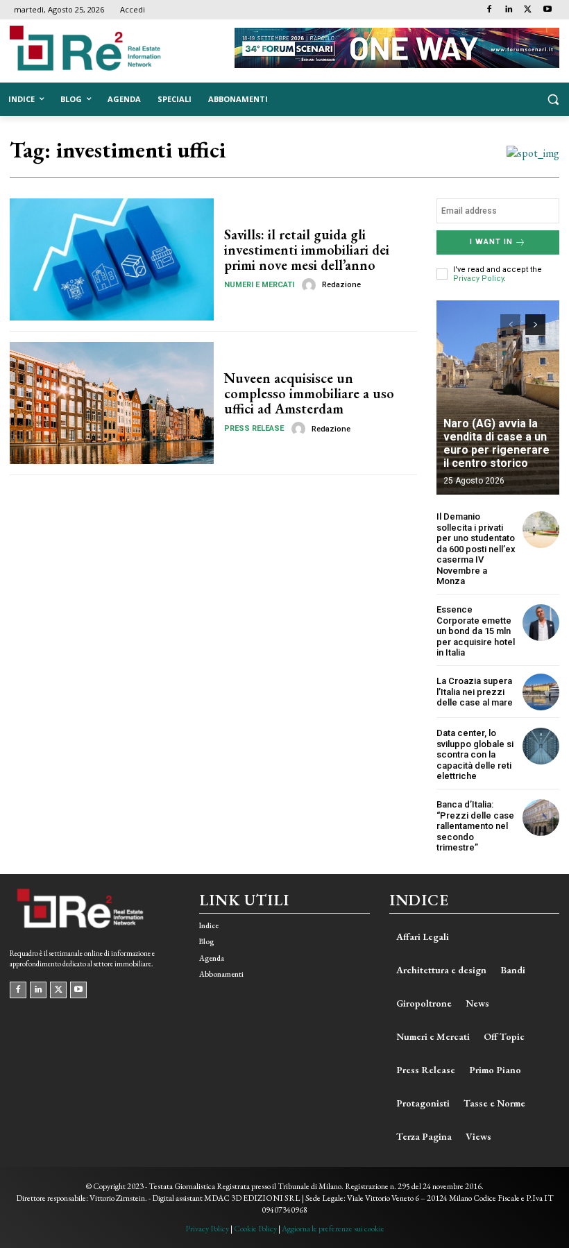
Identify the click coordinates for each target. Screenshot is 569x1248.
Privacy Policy (478, 278)
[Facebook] (490, 10)
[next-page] (535, 324)
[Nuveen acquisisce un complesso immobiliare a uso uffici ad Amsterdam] (112, 403)
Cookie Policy (255, 1228)
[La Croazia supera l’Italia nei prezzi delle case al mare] (541, 692)
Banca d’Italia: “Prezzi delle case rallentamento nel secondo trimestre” (475, 826)
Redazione (341, 284)
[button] (552, 99)
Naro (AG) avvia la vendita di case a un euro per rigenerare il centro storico (496, 443)
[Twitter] (528, 10)
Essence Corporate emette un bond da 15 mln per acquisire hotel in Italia (475, 631)
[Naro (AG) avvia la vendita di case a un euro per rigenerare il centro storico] (497, 397)
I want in (491, 241)
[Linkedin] (509, 10)
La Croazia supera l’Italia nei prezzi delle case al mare (474, 692)
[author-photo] (311, 285)
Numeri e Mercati (259, 284)
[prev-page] (510, 324)
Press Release (254, 428)
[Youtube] (547, 10)
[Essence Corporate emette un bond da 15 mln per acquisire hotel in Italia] (541, 622)
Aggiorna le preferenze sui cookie (333, 1228)
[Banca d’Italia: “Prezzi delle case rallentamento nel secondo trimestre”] (541, 817)
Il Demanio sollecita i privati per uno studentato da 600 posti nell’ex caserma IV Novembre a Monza (476, 549)
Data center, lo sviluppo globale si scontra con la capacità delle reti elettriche (474, 754)
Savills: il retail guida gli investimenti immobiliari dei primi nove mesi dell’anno (306, 249)
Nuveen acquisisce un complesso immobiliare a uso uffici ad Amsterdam (309, 393)
